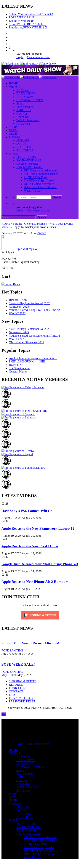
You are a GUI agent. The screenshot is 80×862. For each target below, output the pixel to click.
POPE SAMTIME (12, 650)
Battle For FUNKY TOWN (40, 187)
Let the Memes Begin (21, 20)
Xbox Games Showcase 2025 (26, 342)
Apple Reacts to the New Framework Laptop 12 (37, 528)
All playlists (23, 123)
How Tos (21, 113)
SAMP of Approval (27, 163)
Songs (20, 103)
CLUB (13, 133)
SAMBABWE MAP (28, 160)
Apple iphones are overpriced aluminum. (33, 358)
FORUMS (15, 137)
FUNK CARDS (26, 157)
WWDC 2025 (17, 313)
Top (3, 714)
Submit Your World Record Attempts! (31, 14)
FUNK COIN (17, 688)
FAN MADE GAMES (29, 167)
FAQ (12, 694)
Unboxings (22, 116)
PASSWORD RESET (22, 701)
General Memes (18, 371)
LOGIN (21, 143)
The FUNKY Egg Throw (39, 180)
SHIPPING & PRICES (22, 681)
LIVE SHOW (24, 96)
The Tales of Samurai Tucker (41, 173)
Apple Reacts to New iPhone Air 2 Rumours (34, 582)
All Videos (22, 90)
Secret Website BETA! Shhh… (27, 24)
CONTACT (16, 691)
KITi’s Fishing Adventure (39, 183)
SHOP (13, 127)
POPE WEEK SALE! (22, 17)
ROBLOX (15, 364)
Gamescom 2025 (19, 306)
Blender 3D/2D (18, 299)
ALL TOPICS (24, 150)
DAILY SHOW (25, 93)
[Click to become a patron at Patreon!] (40, 620)
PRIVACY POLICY (21, 698)
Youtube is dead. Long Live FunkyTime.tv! (34, 310)
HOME (13, 83)
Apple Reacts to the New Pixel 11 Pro (29, 546)
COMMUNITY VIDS (29, 100)
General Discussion (35, 223)
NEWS (13, 130)
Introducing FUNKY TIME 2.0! (28, 27)
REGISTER (23, 147)
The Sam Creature (19, 368)
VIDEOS (14, 86)
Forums (17, 223)
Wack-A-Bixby (33, 190)
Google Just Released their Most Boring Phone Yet (39, 564)
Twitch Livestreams (27, 120)
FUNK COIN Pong (35, 177)
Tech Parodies (24, 106)
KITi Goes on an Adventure (40, 170)
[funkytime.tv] (29, 63)
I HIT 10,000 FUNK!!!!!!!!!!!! (27, 361)
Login (19, 57)
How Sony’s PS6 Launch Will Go (26, 511)
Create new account (38, 57)
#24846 (41, 233)
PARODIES (23, 110)
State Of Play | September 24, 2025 (29, 303)
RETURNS (16, 684)
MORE (13, 153)
